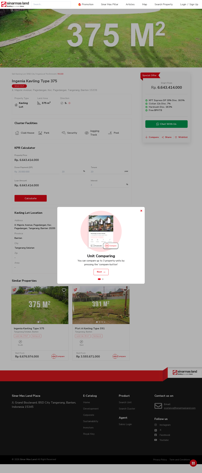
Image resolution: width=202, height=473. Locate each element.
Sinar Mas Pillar (109, 4)
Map (144, 4)
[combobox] (51, 4)
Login (183, 4)
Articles (130, 4)
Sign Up (194, 4)
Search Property (164, 4)
